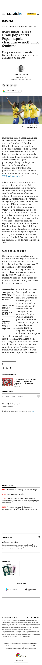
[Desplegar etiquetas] (38, 396)
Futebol (5, 26)
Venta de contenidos (15, 643)
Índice (25, 648)
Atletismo (24, 26)
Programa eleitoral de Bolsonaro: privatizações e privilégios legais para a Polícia (19, 508)
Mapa (20, 645)
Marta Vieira (6, 396)
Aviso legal (25, 643)
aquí (33, 411)
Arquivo (5, 561)
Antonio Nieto (21, 74)
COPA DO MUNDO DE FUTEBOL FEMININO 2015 (16, 32)
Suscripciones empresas (13, 648)
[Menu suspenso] (4, 14)
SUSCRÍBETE (31, 14)
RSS (21, 648)
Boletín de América (10, 542)
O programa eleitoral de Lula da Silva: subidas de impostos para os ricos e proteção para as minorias (21, 501)
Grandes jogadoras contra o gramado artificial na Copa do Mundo (8, 324)
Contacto (6, 643)
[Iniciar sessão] (38, 14)
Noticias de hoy (31, 648)
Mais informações (7, 406)
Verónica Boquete (17, 396)
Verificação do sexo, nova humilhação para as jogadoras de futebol (8, 310)
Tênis (30, 26)
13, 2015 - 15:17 (21, 77)
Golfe (35, 26)
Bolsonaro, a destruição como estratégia (22, 490)
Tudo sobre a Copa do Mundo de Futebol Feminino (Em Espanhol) (8, 296)
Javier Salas (18, 386)
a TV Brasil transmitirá (20, 174)
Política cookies (32, 643)
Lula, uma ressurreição (15, 494)
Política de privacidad (12, 645)
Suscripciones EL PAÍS (29, 645)
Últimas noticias (8, 486)
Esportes (7, 20)
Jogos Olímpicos (14, 26)
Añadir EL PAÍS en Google (13, 91)
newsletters (7, 537)
